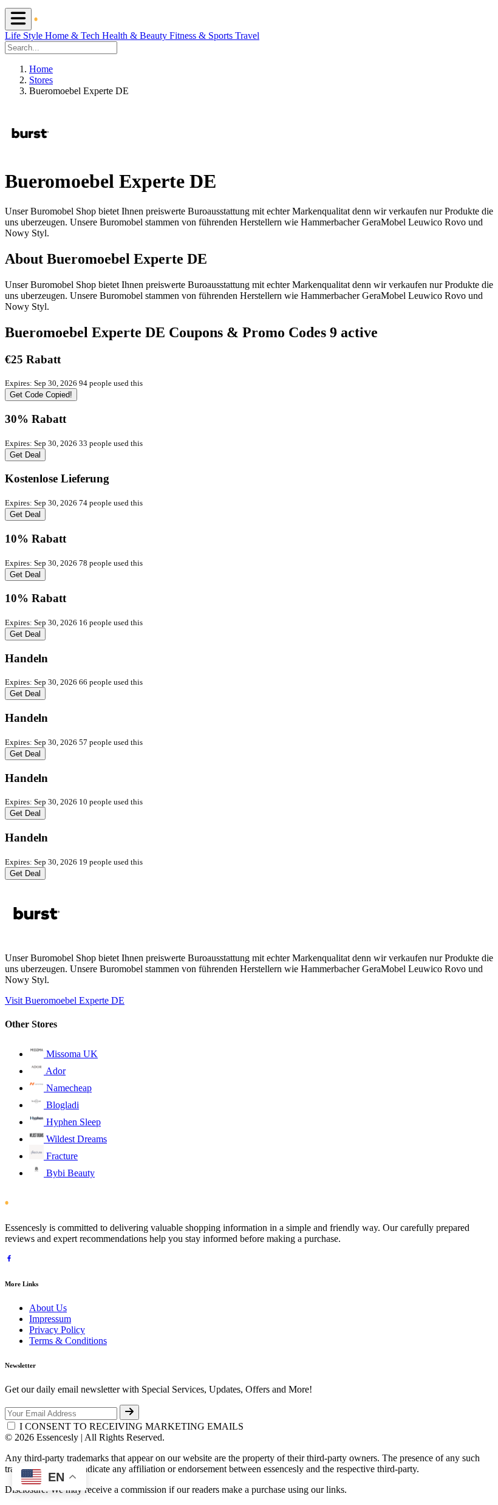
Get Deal (25, 454)
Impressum (50, 1319)
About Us (48, 1308)
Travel (247, 35)
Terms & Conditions (68, 1340)
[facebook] (9, 1259)
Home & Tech (73, 35)
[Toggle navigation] (18, 19)
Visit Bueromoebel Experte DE (64, 1000)
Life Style (25, 35)
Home (41, 69)
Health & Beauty (135, 35)
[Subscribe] (129, 1412)
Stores (41, 80)
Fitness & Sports (202, 35)
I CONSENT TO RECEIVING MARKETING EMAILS (131, 1426)
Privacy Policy (57, 1330)
